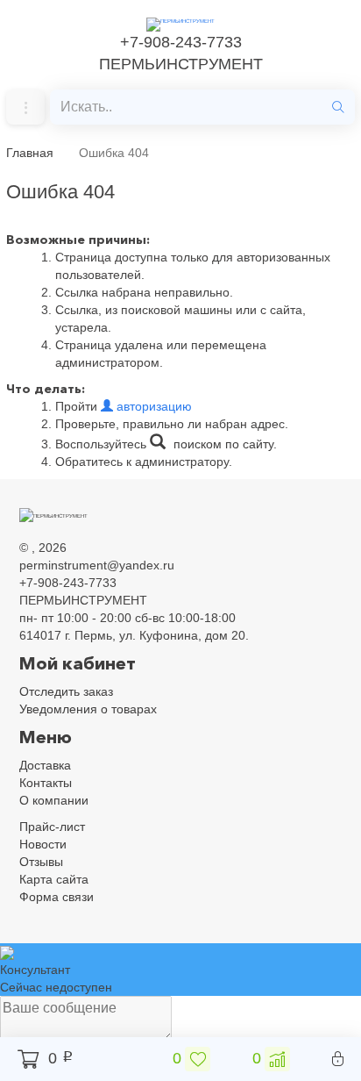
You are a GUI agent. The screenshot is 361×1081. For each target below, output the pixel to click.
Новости (43, 844)
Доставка (45, 765)
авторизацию (152, 406)
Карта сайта (53, 879)
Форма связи (56, 897)
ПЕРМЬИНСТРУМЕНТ (181, 64)
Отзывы (41, 862)
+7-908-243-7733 (181, 42)
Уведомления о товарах (88, 709)
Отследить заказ (66, 691)
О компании (53, 800)
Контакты (45, 783)
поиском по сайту (221, 444)
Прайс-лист (52, 827)
